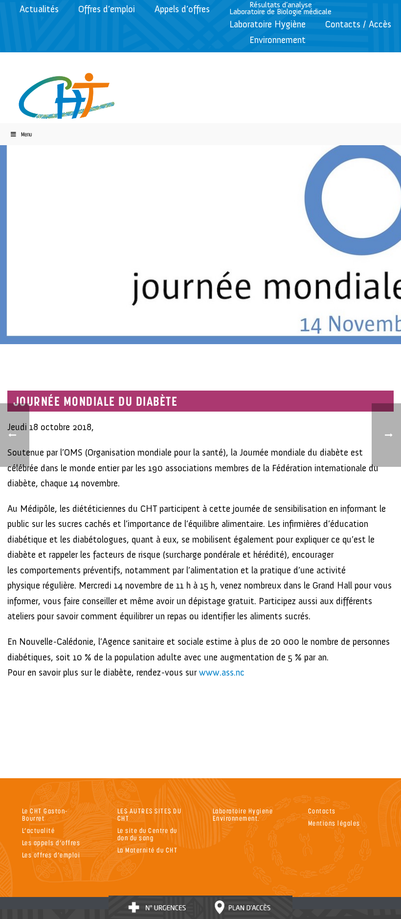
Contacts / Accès (358, 24)
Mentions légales (334, 823)
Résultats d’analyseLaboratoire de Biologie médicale (280, 8)
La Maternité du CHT (147, 850)
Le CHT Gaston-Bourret (45, 814)
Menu (26, 134)
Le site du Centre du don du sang (147, 834)
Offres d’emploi (106, 9)
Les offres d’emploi (51, 855)
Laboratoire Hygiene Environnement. (243, 814)
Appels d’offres (182, 9)
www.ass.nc (222, 672)
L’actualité (38, 830)
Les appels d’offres (51, 842)
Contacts (322, 811)
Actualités (39, 9)
